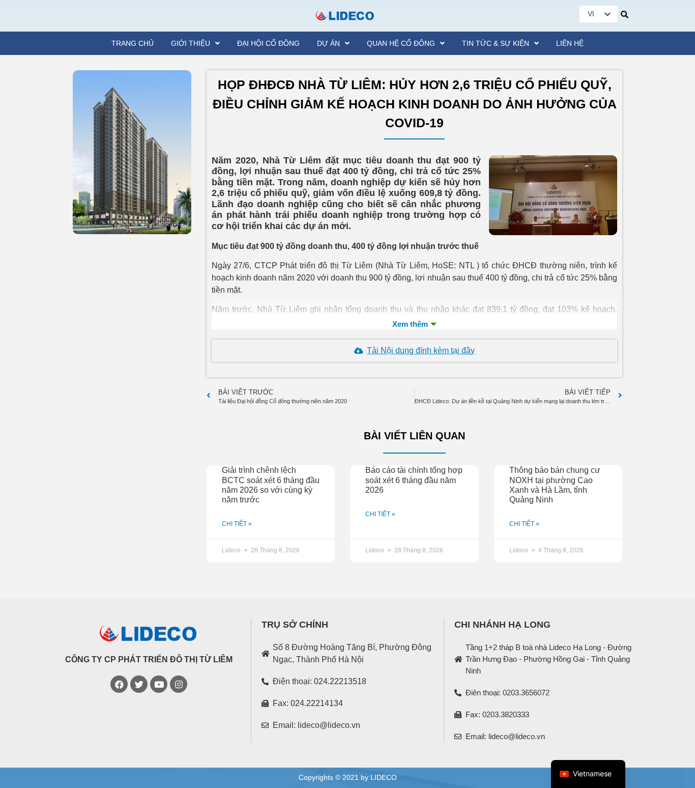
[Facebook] (119, 684)
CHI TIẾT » (237, 523)
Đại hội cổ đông (268, 43)
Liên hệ (570, 43)
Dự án (328, 43)
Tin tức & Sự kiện (495, 43)
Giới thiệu (190, 43)
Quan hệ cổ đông (401, 43)
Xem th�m (414, 324)
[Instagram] (178, 684)
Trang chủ (132, 43)
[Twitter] (139, 684)
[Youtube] (158, 684)
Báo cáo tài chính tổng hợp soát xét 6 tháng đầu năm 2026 (413, 480)
